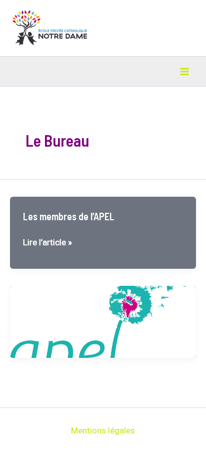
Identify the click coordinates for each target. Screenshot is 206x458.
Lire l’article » (47, 243)
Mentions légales (103, 430)
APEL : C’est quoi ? (59, 305)
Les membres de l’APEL (68, 216)
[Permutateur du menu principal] (185, 71)
